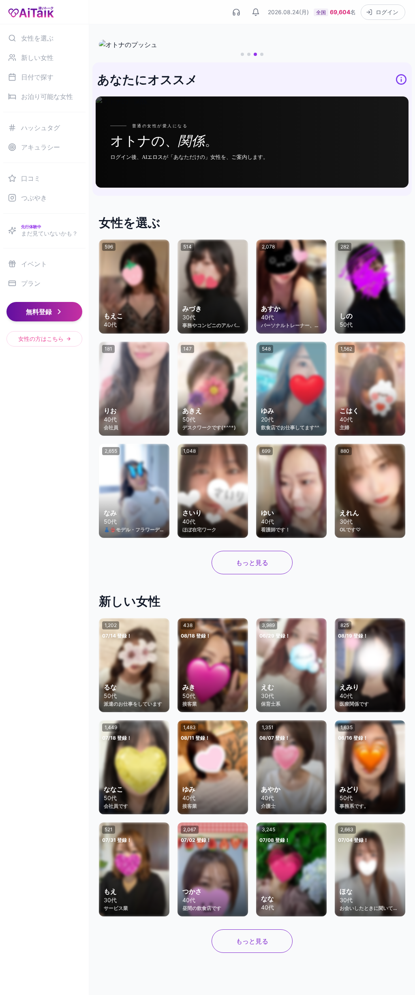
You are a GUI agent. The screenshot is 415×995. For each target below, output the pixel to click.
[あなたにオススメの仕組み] (401, 79)
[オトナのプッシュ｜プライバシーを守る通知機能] (252, 44)
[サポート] (236, 12)
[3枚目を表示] (255, 54)
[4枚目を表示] (261, 54)
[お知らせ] (255, 12)
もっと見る (252, 562)
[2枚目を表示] (248, 54)
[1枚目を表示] (242, 54)
